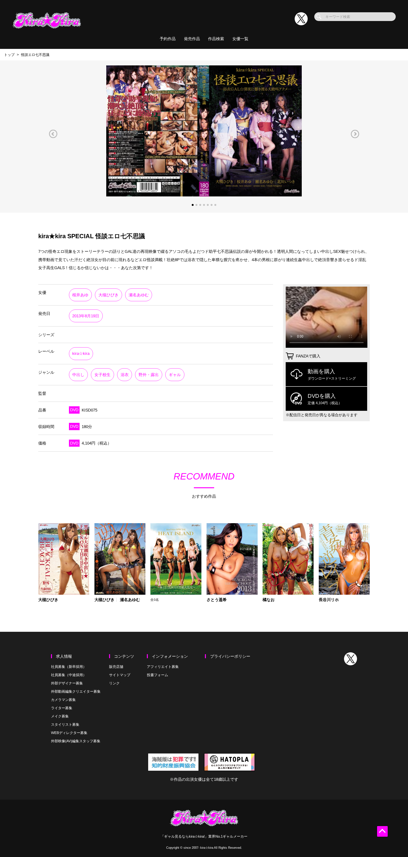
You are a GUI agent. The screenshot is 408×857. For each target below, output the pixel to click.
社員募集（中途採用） (68, 675)
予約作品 (168, 38)
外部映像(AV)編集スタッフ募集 (75, 741)
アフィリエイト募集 (163, 667)
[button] (53, 134)
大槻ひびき (108, 295)
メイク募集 (60, 716)
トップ (9, 55)
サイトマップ (119, 675)
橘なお (269, 600)
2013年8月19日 (85, 316)
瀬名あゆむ (139, 295)
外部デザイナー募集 (67, 683)
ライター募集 (61, 708)
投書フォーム (157, 675)
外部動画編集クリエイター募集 (76, 691)
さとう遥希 (217, 600)
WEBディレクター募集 (69, 733)
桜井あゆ (80, 295)
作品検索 (216, 38)
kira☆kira (80, 353)
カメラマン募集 (63, 700)
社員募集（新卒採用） (68, 667)
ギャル (175, 374)
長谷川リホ (329, 600)
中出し (78, 374)
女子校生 (102, 374)
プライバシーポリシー (230, 656)
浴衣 (125, 374)
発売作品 (192, 38)
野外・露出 (149, 374)
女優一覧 (240, 38)
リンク (114, 683)
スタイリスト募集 (65, 724)
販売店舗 (116, 667)
